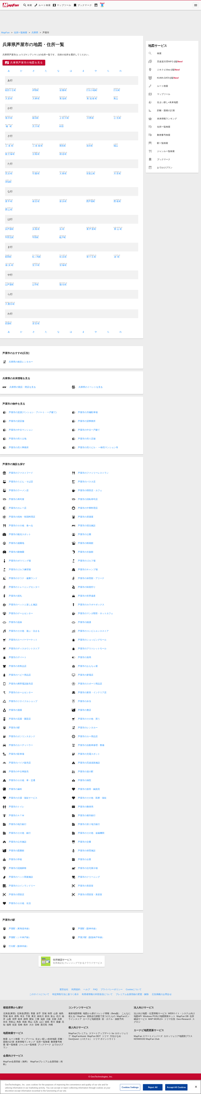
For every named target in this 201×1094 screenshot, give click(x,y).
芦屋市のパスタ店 (86, 481)
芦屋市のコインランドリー (22, 885)
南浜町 (9, 265)
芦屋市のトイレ (16, 806)
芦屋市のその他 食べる (21, 525)
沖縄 (50, 1024)
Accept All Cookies (176, 1087)
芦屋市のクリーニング (89, 876)
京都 (54, 1019)
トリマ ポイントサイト (104, 1039)
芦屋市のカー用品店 (88, 736)
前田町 (8, 257)
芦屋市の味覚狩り (86, 587)
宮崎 (37, 1024)
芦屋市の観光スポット (20, 534)
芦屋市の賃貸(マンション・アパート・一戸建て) (33, 412)
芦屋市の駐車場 (16, 753)
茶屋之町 (90, 173)
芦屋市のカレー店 (17, 508)
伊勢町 (35, 90)
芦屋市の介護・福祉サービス (23, 797)
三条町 (9, 145)
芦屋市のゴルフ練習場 (20, 569)
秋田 (50, 1013)
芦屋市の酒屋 (15, 710)
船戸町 (62, 237)
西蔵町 (117, 201)
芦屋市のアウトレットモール (92, 648)
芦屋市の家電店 (85, 674)
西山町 (9, 209)
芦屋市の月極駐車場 (88, 412)
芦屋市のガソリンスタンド (22, 736)
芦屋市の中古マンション (21, 430)
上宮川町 (64, 118)
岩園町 (63, 90)
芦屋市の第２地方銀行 (89, 824)
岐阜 (20, 1019)
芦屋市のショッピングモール (92, 639)
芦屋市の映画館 (85, 543)
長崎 (20, 1024)
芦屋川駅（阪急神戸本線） (91, 937)
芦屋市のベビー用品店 (20, 674)
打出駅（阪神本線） (19, 946)
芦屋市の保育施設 (86, 850)
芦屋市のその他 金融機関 (91, 833)
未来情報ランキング (25, 1042)
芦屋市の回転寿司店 (88, 499)
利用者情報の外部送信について (97, 994)
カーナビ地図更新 (91, 1019)
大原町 (9, 98)
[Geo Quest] (102, 5)
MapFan (5, 32)
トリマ (105, 1036)
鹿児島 (44, 1024)
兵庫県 (35, 32)
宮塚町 (63, 265)
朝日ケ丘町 (10, 90)
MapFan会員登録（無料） (16, 1061)
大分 (31, 1024)
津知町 (8, 182)
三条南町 (37, 145)
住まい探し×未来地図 (46, 1039)
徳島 (47, 1022)
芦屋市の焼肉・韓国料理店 (22, 516)
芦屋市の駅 (14, 727)
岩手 (38, 1013)
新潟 (47, 1016)
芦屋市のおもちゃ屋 (88, 666)
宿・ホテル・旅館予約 (113, 1019)
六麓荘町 (10, 304)
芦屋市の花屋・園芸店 (20, 718)
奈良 (5, 1022)
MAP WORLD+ (155, 1019)
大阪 (48, 1019)
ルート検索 (14, 1039)
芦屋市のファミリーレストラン (93, 472)
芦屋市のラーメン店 (19, 490)
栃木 (11, 1016)
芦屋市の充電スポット (89, 753)
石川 (58, 1016)
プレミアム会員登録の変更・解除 (132, 994)
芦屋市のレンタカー (88, 727)
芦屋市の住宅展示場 (88, 868)
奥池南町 (91, 98)
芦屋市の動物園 (16, 551)
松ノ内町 (36, 257)
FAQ (95, 989)
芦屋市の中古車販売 (19, 771)
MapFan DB (182, 1016)
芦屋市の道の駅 (85, 771)
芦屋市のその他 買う (89, 718)
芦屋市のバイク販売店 (20, 762)
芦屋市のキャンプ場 (88, 569)
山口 (41, 1022)
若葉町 (8, 323)
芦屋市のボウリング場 (20, 560)
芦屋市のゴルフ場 (86, 560)
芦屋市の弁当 (84, 701)
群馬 (16, 1016)
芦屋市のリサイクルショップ (23, 701)
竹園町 (36, 173)
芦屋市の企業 (84, 859)
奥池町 (63, 98)
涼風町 (36, 154)
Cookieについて (133, 989)
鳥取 (19, 1022)
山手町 (35, 284)
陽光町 (63, 284)
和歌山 (12, 1022)
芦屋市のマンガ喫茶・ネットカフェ (95, 613)
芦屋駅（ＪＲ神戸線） (20, 937)
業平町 (9, 201)
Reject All (153, 1087)
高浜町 (9, 173)
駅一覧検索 (12, 1044)
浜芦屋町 (9, 229)
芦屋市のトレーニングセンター (24, 587)
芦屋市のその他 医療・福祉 (92, 797)
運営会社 (64, 989)
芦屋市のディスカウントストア (24, 648)
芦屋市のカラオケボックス (91, 604)
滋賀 (43, 1019)
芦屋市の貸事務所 (86, 421)
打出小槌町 (91, 90)
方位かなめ (115, 1036)
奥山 (116, 98)
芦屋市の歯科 (15, 789)
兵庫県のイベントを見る (90, 387)
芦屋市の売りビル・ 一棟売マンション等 (98, 447)
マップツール (27, 1039)
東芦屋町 (91, 229)
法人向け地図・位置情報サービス (150, 1013)
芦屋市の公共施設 (17, 841)
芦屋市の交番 (84, 841)
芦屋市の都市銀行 (86, 815)
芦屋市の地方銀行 (17, 824)
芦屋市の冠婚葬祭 (17, 868)
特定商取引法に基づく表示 (65, 994)
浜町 (62, 229)
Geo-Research (184, 1019)
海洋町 (9, 118)
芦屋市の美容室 (85, 885)
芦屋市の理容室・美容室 (90, 894)
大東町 (63, 173)
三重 (37, 1019)
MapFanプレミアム (78, 1033)
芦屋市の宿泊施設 (86, 525)
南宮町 (36, 201)
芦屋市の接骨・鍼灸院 (89, 789)
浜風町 (36, 229)
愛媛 (58, 1022)
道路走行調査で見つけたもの (101, 1016)
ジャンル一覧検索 (27, 1044)
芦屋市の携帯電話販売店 (21, 683)
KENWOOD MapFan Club (146, 1039)
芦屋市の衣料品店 (17, 666)
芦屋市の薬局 (84, 657)
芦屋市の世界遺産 (86, 595)
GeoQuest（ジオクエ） (80, 1039)
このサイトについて (39, 994)
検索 (5, 1039)
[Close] (196, 1086)
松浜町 (63, 257)
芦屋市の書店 (84, 710)
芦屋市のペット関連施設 (21, 876)
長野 (14, 1019)
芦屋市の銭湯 (84, 622)
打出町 (117, 90)
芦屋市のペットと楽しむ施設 (23, 604)
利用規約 (75, 989)
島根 (24, 1022)
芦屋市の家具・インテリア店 (92, 692)
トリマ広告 (169, 1019)
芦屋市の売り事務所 (19, 447)
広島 (36, 1022)
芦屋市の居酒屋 (85, 516)
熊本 (26, 1024)
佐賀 (14, 1024)
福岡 (9, 1024)
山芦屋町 (9, 284)
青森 (33, 1013)
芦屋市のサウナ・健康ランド (23, 578)
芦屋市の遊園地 (16, 543)
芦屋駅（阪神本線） (88, 928)
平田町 (35, 237)
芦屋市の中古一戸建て (89, 430)
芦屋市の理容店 (16, 894)
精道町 (63, 154)
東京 (33, 1016)
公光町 (117, 118)
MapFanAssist (79, 1036)
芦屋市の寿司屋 (16, 499)
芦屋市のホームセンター (21, 692)
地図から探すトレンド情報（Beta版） (101, 1013)
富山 (53, 1016)
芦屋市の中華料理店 (88, 508)
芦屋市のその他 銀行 (20, 833)
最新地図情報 (75, 1013)
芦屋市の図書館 (16, 850)
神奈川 (40, 1016)
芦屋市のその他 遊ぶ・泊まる (24, 631)
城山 (116, 145)
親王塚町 (10, 154)
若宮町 (36, 323)
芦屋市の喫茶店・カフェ (90, 490)
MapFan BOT (94, 1036)
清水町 (89, 145)
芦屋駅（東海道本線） (20, 928)
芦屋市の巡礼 (15, 595)
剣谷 (61, 126)
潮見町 (62, 145)
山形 (55, 1013)
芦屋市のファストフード (21, 472)
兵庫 (59, 1019)
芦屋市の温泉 (15, 622)
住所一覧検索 (20, 32)
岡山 (30, 1022)
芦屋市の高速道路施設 (89, 762)
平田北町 (9, 237)
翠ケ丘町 (91, 257)
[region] (100, 1087)
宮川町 (36, 265)
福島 (61, 1013)
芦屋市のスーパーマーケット (23, 639)
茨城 (5, 1016)
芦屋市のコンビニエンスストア (93, 631)
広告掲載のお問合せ (162, 994)
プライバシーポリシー (112, 989)
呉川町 (36, 126)
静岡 (26, 1019)
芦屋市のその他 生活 (20, 903)
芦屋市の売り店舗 (86, 438)
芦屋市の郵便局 (85, 806)
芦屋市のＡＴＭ (16, 815)
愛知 (31, 1019)
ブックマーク (44, 1044)
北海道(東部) (9, 1013)
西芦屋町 (90, 201)
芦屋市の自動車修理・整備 (91, 745)
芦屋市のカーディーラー (21, 745)
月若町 (117, 173)
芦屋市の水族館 (85, 551)
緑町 (117, 257)
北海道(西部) (23, 1013)
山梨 (9, 1019)
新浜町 (63, 201)
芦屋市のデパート (17, 657)
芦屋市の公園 (84, 534)
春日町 (35, 118)
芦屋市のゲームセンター (21, 613)
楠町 (9, 126)
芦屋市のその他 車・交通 (22, 780)
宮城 (44, 1013)
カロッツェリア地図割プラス (178, 1036)
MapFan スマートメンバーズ (148, 1036)
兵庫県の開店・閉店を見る (22, 387)
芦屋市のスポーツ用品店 (90, 683)
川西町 (90, 118)
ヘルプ (86, 989)
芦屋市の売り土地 (17, 438)
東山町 (118, 229)
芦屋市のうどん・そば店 (21, 481)
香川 (53, 1022)
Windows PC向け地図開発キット (159, 1016)
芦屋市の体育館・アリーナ (91, 578)
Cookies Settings (130, 1087)
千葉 (28, 1016)
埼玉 (22, 1016)
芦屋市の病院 (84, 780)
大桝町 (36, 98)
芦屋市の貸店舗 (16, 421)
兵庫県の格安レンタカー (21, 361)
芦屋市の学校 (15, 859)
